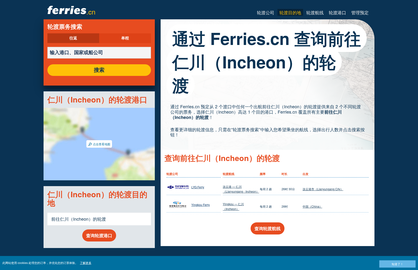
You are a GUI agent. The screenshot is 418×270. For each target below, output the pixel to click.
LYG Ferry (197, 187)
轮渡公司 (265, 12)
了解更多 (85, 263)
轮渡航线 (315, 12)
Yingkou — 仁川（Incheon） (233, 206)
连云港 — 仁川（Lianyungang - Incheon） (241, 188)
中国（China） (312, 206)
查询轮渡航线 (267, 228)
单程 (125, 38)
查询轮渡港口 (99, 235)
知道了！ (397, 264)
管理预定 (360, 12)
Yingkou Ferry (200, 205)
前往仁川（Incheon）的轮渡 (78, 219)
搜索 (99, 70)
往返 (73, 38)
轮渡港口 (337, 12)
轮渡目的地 (290, 12)
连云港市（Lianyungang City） (323, 189)
